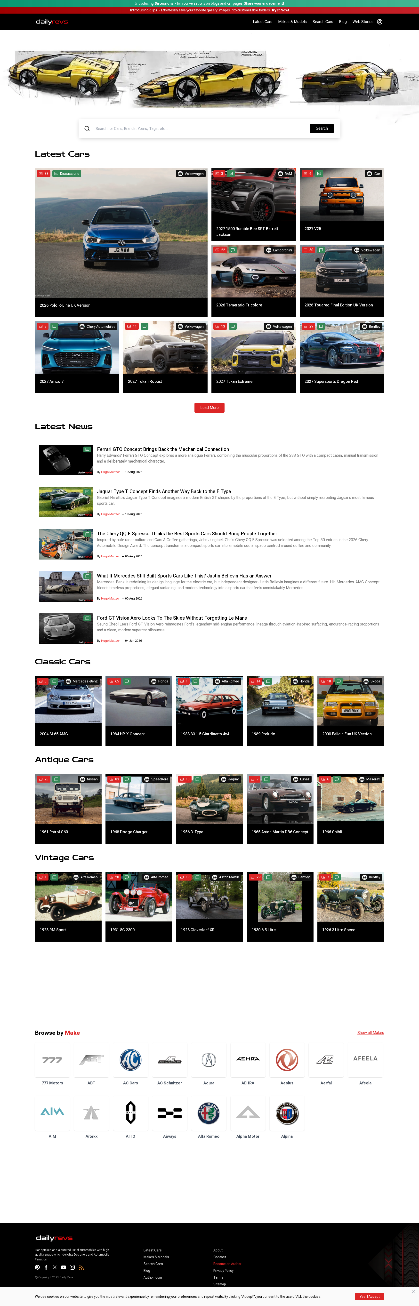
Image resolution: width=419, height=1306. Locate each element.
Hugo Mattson (111, 472)
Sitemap (219, 1284)
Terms (218, 1277)
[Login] (379, 21)
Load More (209, 407)
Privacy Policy (223, 1271)
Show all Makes (370, 1032)
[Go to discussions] (231, 173)
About (218, 1250)
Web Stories (363, 21)
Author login (153, 1277)
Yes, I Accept (370, 1296)
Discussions (69, 174)
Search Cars (323, 21)
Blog (343, 21)
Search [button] (325, 128)
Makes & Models (292, 21)
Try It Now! (280, 10)
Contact (219, 1257)
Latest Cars (262, 21)
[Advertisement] (145, 985)
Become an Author (227, 1264)
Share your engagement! (264, 3)
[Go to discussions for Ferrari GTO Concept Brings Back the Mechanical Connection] (87, 449)
